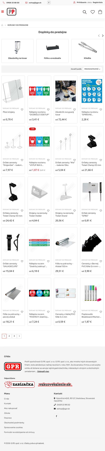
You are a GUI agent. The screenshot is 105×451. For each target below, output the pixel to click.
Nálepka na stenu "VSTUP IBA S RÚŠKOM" (37, 164)
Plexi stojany (9, 112)
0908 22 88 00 (12, 3)
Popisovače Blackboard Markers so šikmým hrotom (91, 315)
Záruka (7, 413)
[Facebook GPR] (48, 2)
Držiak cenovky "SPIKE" (89, 214)
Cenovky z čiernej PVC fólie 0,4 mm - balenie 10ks (90, 265)
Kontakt (7, 403)
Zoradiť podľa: (76, 69)
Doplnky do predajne (11, 108)
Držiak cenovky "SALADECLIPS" (10, 265)
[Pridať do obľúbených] (22, 109)
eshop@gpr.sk (35, 3)
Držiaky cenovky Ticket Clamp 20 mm (91, 163)
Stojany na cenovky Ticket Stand (64, 214)
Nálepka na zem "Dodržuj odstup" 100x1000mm (37, 265)
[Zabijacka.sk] (19, 384)
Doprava (7, 418)
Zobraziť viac (43, 371)
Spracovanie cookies (13, 427)
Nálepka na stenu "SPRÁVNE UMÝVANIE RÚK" (90, 113)
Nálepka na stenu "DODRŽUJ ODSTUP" (39, 113)
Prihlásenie (82, 2)
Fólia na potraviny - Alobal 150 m (64, 265)
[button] (86, 12)
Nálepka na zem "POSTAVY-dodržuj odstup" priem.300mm (38, 315)
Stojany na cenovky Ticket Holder (38, 214)
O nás (6, 399)
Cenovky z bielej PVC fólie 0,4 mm (65, 315)
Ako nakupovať (10, 408)
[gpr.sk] (13, 366)
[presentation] (99, 36)
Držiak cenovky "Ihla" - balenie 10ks (65, 163)
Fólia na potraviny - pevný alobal (12, 315)
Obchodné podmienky (14, 422)
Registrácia (98, 2)
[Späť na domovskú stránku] (2, 25)
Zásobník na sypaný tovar (64, 113)
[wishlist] (94, 12)
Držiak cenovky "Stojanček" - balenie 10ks (13, 164)
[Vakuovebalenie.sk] (55, 384)
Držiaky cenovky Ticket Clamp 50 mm (12, 214)
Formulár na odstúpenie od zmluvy (19, 432)
